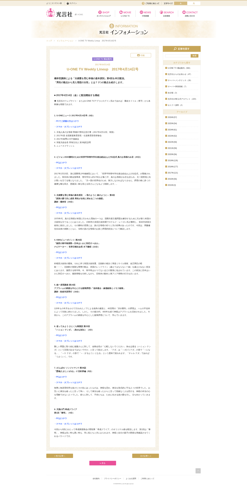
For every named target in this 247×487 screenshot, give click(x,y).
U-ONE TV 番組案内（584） (179, 68)
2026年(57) (172, 117)
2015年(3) (172, 185)
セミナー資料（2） (176, 105)
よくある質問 (131, 479)
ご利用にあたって (150, 3)
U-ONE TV (125, 14)
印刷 (143, 55)
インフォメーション (65, 41)
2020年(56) (172, 154)
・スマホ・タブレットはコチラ (68, 127)
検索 (195, 56)
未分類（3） (173, 93)
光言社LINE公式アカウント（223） (182, 99)
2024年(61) (172, 130)
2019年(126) (173, 160)
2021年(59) (172, 148)
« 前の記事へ (59, 456)
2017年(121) (173, 173)
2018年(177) (173, 167)
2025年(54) (172, 123)
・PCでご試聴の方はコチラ (66, 121)
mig (193, 3)
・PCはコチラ (60, 162)
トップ (49, 41)
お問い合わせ (189, 14)
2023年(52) (172, 136)
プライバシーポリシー (112, 479)
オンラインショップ (103, 14)
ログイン (73, 3)
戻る (103, 463)
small (180, 3)
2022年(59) (172, 142)
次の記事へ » (145, 456)
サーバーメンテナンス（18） (180, 80)
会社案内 (96, 479)
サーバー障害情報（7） (177, 86)
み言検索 (166, 14)
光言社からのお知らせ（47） (180, 74)
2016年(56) (172, 179)
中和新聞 (145, 14)
